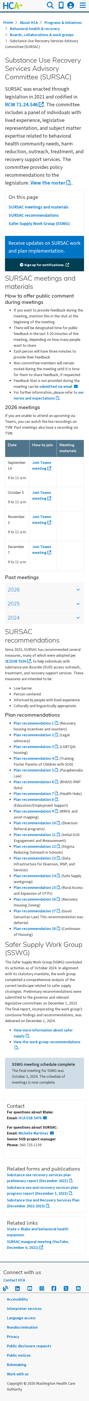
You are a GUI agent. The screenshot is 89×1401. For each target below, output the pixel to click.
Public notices (19, 1355)
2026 (14, 590)
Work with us (18, 1374)
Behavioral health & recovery (35, 29)
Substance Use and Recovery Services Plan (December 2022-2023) (43, 1203)
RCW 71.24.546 (21, 104)
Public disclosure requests (29, 1346)
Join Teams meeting (41, 465)
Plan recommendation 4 (34, 758)
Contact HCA (14, 1280)
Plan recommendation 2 (34, 735)
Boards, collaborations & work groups (42, 35)
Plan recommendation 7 (34, 793)
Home (8, 22)
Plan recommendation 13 (35, 858)
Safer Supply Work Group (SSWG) (39, 224)
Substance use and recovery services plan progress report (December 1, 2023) (42, 1190)
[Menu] (83, 6)
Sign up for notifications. (44, 265)
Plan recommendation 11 (35, 835)
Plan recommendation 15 (35, 887)
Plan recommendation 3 (34, 747)
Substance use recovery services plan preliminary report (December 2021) (39, 1178)
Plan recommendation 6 (34, 782)
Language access (21, 1318)
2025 (14, 604)
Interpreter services (24, 1308)
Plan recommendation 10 (35, 823)
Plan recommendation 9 (34, 811)
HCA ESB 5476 (30, 1118)
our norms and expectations (49, 395)
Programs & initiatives (63, 22)
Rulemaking (16, 1365)
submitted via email (55, 386)
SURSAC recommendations (34, 215)
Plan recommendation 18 (35, 928)
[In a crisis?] (61, 5)
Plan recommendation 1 (34, 723)
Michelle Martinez (33, 1133)
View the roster (47, 183)
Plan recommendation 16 (35, 899)
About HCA (29, 22)
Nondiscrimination (22, 1327)
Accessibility (17, 1299)
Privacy (13, 1336)
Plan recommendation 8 (34, 799)
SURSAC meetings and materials (38, 207)
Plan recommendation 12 (35, 846)
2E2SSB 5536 (15, 661)
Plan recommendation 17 (35, 911)
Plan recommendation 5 (34, 770)
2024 (14, 618)
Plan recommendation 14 (35, 876)
